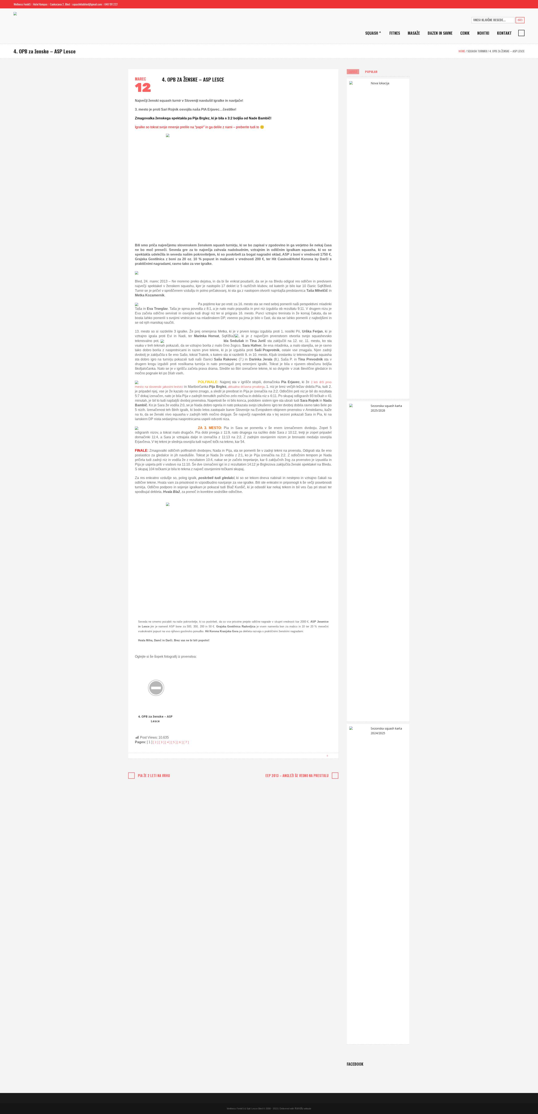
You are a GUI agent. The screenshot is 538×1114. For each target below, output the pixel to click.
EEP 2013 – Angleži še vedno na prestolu (296, 775)
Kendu (299, 1108)
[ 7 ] (186, 742)
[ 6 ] (180, 742)
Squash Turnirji (477, 51)
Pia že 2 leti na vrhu (154, 775)
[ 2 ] (156, 742)
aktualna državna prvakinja (246, 387)
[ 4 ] (168, 742)
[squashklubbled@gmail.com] (507, 4)
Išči (520, 20)
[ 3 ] (162, 742)
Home (462, 51)
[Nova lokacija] (358, 238)
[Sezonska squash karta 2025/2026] (358, 561)
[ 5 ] (174, 742)
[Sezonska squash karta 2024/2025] (358, 884)
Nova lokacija (380, 83)
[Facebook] (514, 4)
